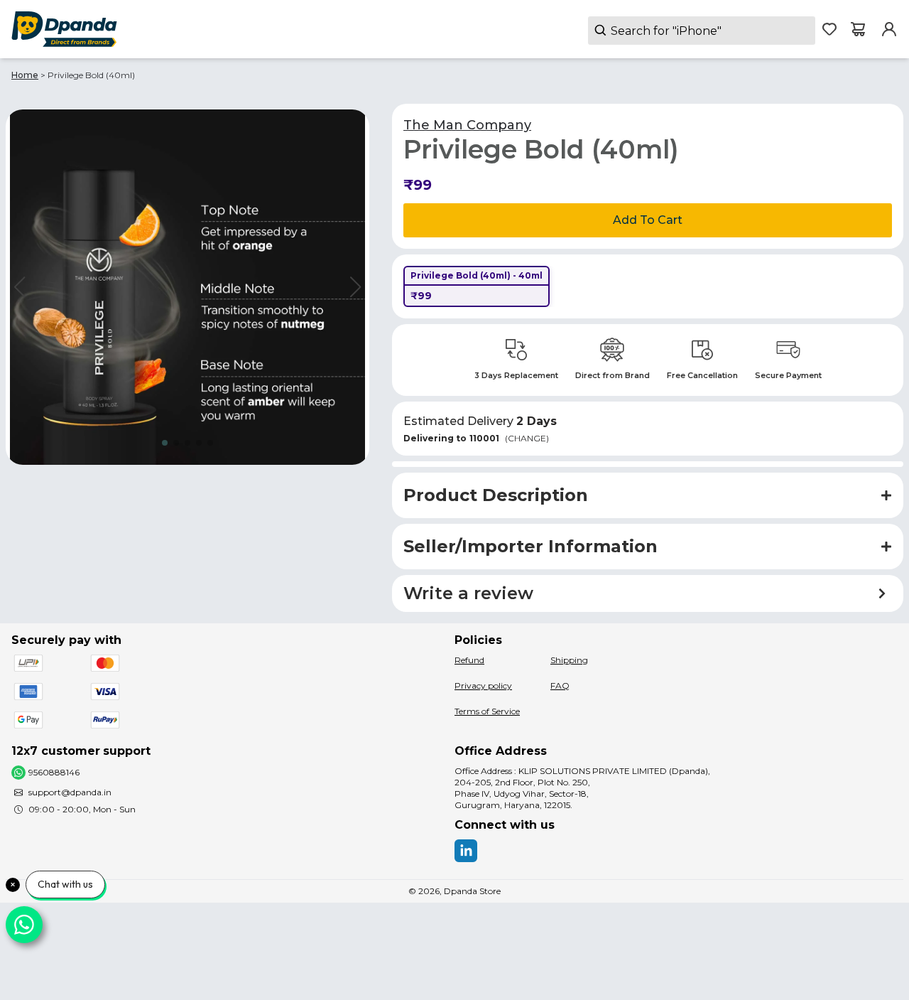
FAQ (560, 685)
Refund (469, 660)
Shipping (569, 660)
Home (24, 75)
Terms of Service (487, 711)
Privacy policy (483, 685)
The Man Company (467, 125)
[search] (701, 30)
